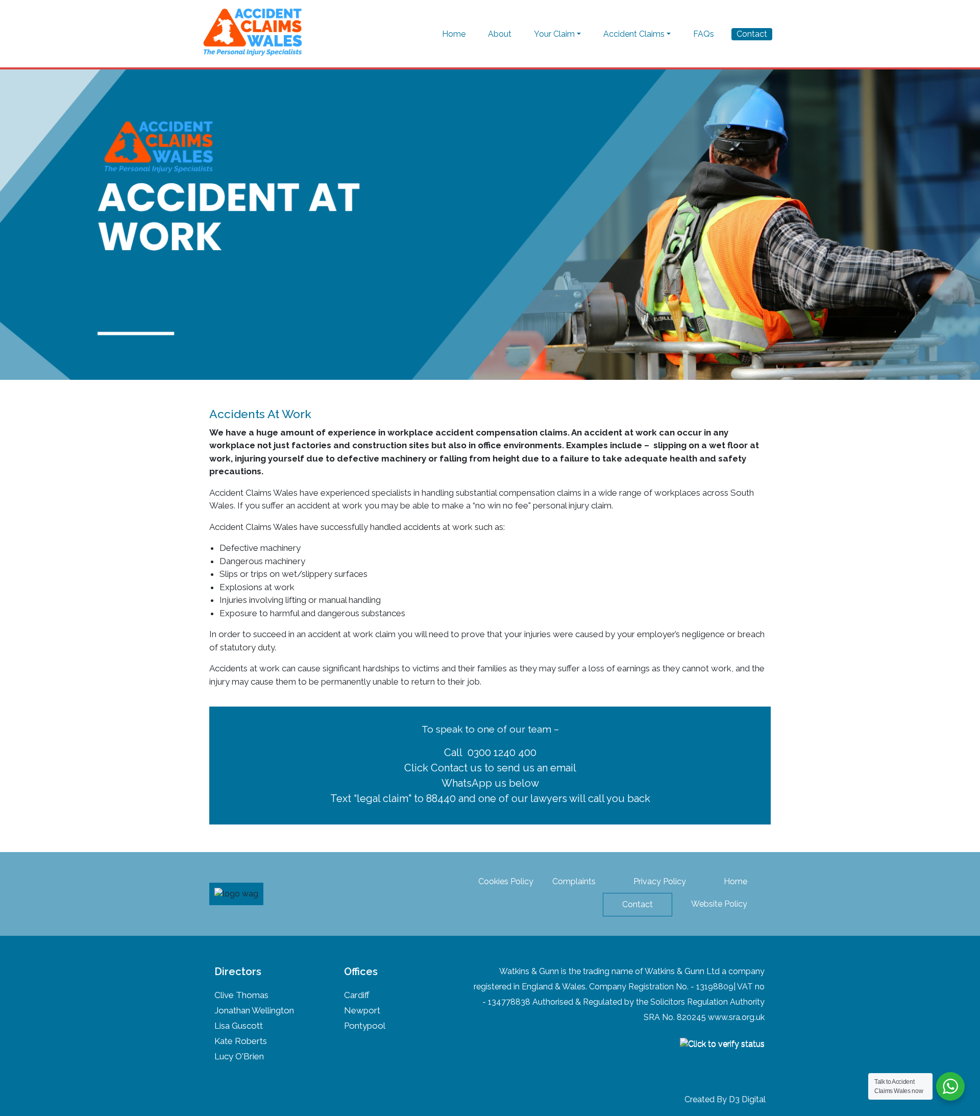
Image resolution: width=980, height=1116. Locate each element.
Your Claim (554, 34)
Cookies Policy (505, 881)
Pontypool (364, 1026)
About (499, 34)
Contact (752, 34)
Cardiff (357, 995)
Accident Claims (634, 34)
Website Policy (719, 904)
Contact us (456, 768)
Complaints (574, 881)
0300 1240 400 (502, 752)
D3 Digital (747, 1099)
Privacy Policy (659, 881)
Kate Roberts (240, 1041)
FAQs (703, 34)
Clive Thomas (241, 995)
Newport (362, 1010)
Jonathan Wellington (254, 1010)
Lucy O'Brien (239, 1056)
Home (453, 34)
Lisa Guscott (238, 1026)
